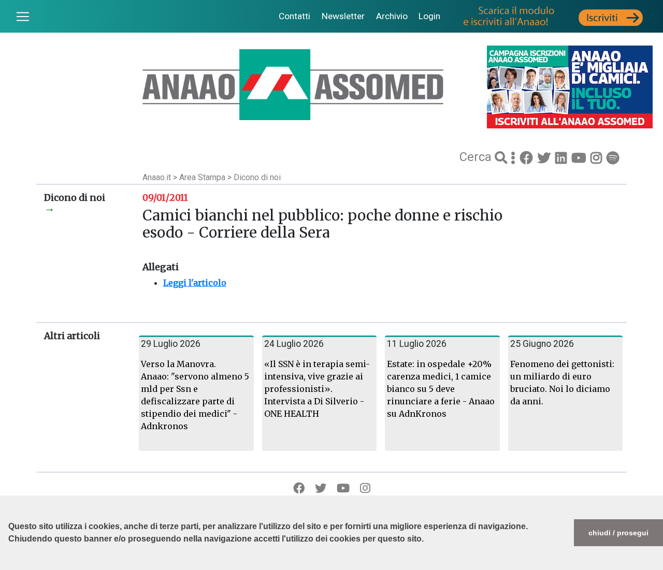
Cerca (477, 157)
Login (429, 16)
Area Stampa (203, 177)
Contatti (294, 16)
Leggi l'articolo (194, 282)
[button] (9, 564)
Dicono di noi (257, 177)
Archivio (392, 16)
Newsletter (343, 16)
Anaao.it (156, 177)
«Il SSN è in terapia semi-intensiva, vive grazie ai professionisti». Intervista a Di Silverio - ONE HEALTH (317, 389)
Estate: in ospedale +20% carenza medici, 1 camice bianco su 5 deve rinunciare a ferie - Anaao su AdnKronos (441, 389)
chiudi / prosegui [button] (618, 533)
